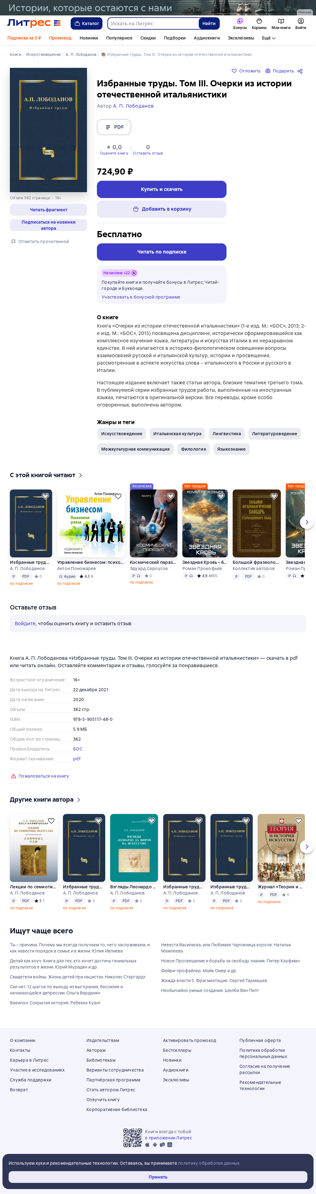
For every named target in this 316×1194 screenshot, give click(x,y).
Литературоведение (274, 433)
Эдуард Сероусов (149, 568)
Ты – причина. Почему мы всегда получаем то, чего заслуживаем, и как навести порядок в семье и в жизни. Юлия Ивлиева (80, 948)
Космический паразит (153, 562)
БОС (77, 749)
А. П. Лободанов (27, 568)
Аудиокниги (207, 38)
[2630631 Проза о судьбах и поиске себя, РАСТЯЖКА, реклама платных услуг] (158, 7)
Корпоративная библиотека (116, 1109)
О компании (22, 1040)
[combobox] (153, 23)
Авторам (96, 1050)
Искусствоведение (121, 433)
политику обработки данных (208, 1163)
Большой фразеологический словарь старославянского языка (257, 562)
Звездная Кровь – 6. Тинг (205, 562)
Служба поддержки (30, 1080)
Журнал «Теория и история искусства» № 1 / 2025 (281, 887)
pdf (77, 759)
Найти (209, 23)
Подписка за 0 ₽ (24, 38)
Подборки (175, 38)
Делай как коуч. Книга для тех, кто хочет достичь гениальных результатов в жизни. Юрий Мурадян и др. (73, 964)
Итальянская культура (177, 433)
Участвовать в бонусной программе (141, 297)
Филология (193, 449)
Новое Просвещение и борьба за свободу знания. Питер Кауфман (230, 961)
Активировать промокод (189, 1040)
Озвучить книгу (103, 1099)
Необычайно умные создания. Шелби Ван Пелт (210, 990)
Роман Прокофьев (202, 568)
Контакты (20, 1050)
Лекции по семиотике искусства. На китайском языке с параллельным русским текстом (34, 887)
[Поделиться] (301, 71)
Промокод (60, 38)
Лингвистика (227, 433)
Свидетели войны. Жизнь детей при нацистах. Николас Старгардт (78, 977)
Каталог (90, 23)
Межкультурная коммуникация (135, 449)
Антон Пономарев (76, 568)
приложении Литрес (170, 1138)
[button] (114, 149)
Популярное (119, 38)
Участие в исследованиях (37, 1070)
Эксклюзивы (241, 38)
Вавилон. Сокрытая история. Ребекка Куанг (55, 1003)
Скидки (148, 38)
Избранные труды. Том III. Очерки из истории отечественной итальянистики (231, 887)
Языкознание (231, 449)
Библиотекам (100, 1060)
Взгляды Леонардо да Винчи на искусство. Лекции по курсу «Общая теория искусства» (134, 887)
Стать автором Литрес (110, 1090)
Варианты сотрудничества (115, 1070)
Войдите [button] (25, 623)
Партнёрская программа (113, 1080)
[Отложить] (45, 496)
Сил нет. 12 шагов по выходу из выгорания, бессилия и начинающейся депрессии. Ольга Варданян (66, 990)
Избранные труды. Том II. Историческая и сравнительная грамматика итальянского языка (184, 887)
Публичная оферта (260, 1040)
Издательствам (102, 1040)
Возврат (19, 1090)
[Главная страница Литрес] (34, 23)
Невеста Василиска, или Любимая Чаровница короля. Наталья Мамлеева (226, 948)
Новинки (89, 38)
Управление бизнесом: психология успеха (91, 562)
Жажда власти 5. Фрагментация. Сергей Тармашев (214, 980)
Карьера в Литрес (29, 1060)
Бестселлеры (177, 1050)
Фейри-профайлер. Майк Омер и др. (199, 970)
